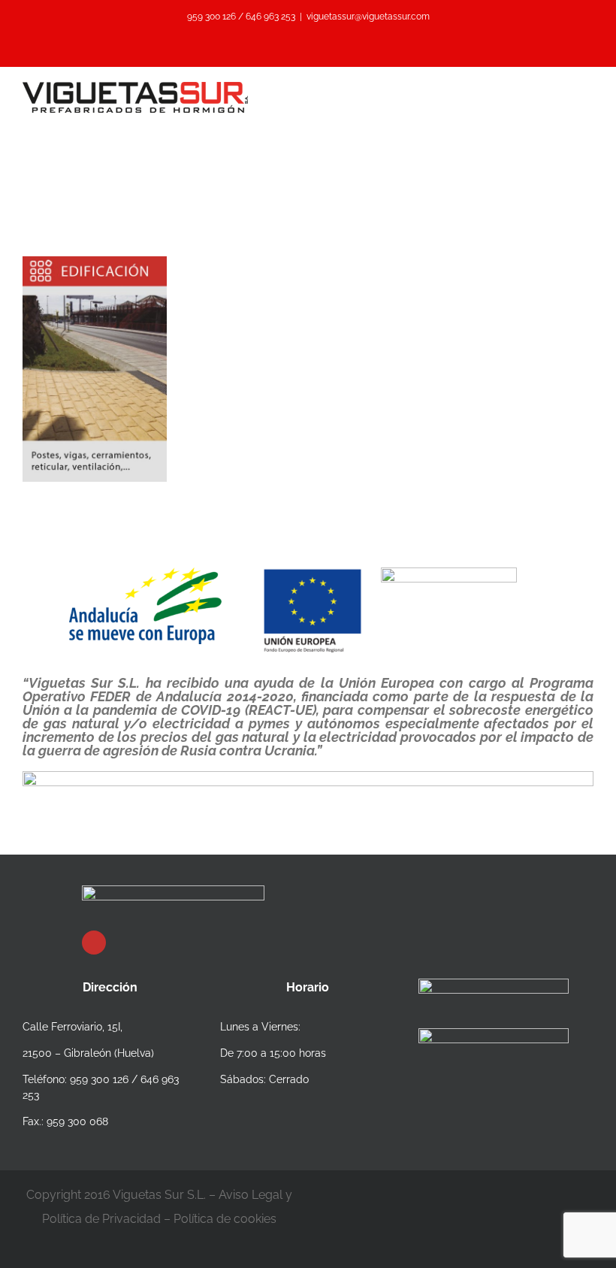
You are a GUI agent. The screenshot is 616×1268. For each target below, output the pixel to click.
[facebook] (94, 943)
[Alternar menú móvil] (587, 90)
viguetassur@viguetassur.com (368, 16)
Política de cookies (225, 1219)
